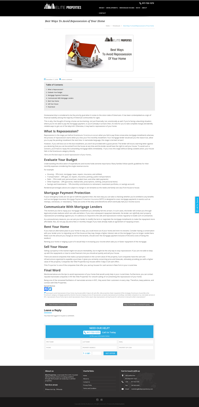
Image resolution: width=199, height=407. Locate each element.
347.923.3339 (135, 385)
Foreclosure (116, 26)
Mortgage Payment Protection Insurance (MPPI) (85, 199)
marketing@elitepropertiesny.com (142, 389)
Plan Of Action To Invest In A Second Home (62, 304)
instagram (97, 399)
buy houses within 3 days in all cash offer (87, 293)
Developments (112, 8)
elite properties (104, 293)
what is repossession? (139, 297)
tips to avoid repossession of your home (76, 297)
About (144, 8)
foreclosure (134, 293)
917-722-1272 (148, 3)
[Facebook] (46, 289)
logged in (56, 316)
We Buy (101, 8)
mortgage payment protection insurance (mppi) (71, 295)
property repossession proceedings (113, 295)
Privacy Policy (87, 385)
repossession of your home (55, 297)
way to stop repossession (97, 297)
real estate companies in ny (133, 295)
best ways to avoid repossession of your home (60, 293)
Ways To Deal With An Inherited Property (137, 304)
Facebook (101, 399)
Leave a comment (66, 79)
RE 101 (138, 8)
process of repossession (94, 295)
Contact (102, 13)
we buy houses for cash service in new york (119, 297)
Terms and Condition (89, 388)
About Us (86, 379)
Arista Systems (119, 404)
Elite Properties (50, 265)
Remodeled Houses (127, 8)
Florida (60, 389)
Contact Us (86, 382)
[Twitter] (50, 289)
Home (108, 26)
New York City (51, 389)
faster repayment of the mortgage (120, 293)
